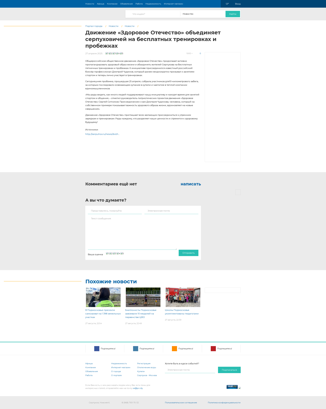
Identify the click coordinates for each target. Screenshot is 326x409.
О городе (116, 371)
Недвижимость (153, 4)
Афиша (100, 4)
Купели (141, 371)
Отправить (188, 253)
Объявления (126, 4)
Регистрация (143, 363)
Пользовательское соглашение (181, 402)
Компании (112, 4)
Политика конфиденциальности (224, 402)
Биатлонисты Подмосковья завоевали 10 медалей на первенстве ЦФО (140, 313)
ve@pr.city (138, 388)
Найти (232, 14)
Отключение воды (146, 367)
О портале (116, 375)
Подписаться (229, 370)
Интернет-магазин (173, 4)
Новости (89, 4)
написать (191, 183)
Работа (139, 4)
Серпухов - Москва (147, 375)
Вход (238, 4)
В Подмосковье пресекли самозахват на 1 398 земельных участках (103, 313)
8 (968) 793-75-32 (130, 402)
